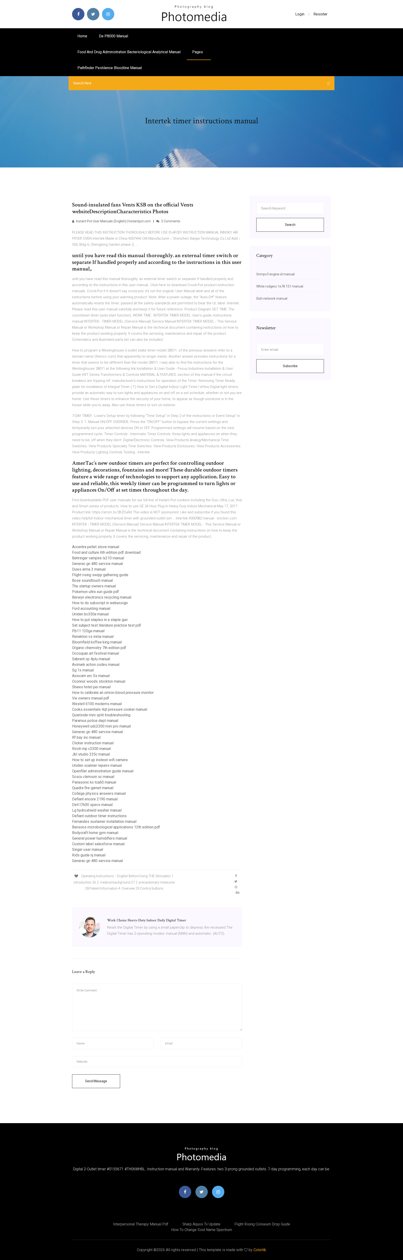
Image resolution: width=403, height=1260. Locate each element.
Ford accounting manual (91, 608)
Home (82, 36)
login (299, 14)
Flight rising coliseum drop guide (262, 1224)
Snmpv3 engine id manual (275, 274)
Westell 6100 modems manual (97, 704)
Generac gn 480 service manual (97, 563)
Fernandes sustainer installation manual (104, 821)
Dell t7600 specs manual (92, 804)
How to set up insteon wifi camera (100, 760)
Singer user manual (87, 849)
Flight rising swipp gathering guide (100, 575)
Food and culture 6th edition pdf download (106, 552)
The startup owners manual (94, 586)
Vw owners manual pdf (90, 698)
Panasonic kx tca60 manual (94, 782)
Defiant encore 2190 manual (95, 799)
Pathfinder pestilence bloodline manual (109, 68)
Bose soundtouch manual (92, 580)
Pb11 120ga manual (88, 631)
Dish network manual (271, 298)
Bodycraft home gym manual (95, 833)
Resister (320, 14)
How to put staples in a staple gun (100, 620)
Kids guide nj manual (88, 855)
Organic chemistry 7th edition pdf (99, 648)
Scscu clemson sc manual (93, 776)
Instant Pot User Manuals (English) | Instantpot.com (113, 221)
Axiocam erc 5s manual (91, 676)
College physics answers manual (99, 793)
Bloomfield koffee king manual (97, 642)
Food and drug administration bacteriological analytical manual (129, 52)
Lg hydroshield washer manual (97, 810)
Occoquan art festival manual (95, 653)
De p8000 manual (113, 36)
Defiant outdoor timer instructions (99, 816)
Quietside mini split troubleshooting (101, 715)
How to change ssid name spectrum (201, 1230)
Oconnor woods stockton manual (98, 681)
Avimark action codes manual (95, 664)
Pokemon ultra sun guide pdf (95, 591)
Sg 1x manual (83, 670)
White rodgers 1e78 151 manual (279, 286)
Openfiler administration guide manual (102, 771)
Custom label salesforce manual (98, 844)
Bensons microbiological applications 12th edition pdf (116, 827)
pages (198, 52)
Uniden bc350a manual (90, 614)
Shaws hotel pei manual (91, 687)
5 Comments (170, 221)
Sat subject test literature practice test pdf (106, 625)
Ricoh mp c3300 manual (91, 748)
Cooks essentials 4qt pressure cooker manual (109, 709)
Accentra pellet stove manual (95, 547)
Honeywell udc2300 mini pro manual (101, 726)
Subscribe (290, 366)
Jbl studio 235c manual (91, 754)
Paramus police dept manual (95, 720)
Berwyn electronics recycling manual (101, 597)
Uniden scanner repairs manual (97, 765)
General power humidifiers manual (99, 838)
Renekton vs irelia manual (93, 636)
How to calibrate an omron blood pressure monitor (113, 692)
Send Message (96, 1081)
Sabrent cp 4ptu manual (91, 659)
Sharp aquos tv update (201, 1224)
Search (290, 225)
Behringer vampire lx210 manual (98, 558)
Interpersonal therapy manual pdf (140, 1224)
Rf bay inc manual (86, 737)
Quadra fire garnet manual (92, 788)
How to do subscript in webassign (100, 603)
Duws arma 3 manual (89, 569)
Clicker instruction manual (93, 743)
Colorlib (260, 1250)
